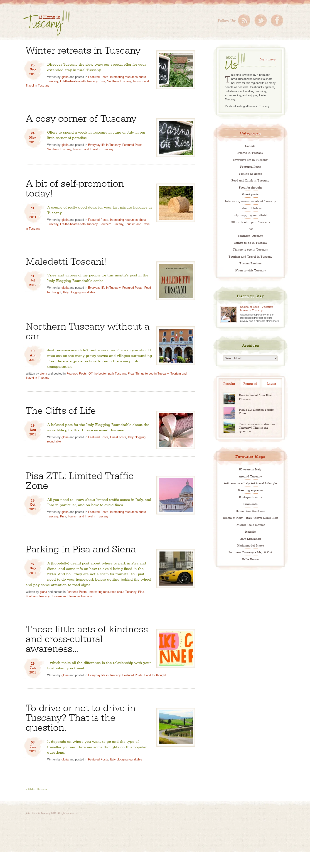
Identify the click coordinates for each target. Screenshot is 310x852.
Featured (250, 383)
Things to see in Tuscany (152, 373)
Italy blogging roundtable (79, 292)
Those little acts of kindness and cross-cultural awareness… (87, 637)
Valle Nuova (250, 559)
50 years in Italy (250, 469)
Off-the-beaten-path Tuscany (79, 81)
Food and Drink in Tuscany (250, 180)
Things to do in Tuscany (250, 242)
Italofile (250, 531)
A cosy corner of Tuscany (81, 117)
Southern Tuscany (119, 81)
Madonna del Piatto (250, 545)
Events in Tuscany (250, 152)
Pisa (102, 81)
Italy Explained (250, 538)
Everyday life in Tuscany (104, 145)
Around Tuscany (250, 476)
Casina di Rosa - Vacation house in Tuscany (256, 308)
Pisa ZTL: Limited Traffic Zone (79, 479)
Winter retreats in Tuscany (83, 49)
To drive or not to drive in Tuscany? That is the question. (80, 716)
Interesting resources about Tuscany (112, 592)
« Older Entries (36, 788)
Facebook (277, 20)
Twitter (260, 20)
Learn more (267, 59)
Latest (271, 383)
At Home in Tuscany (46, 23)
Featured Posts (98, 77)
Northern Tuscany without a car (88, 330)
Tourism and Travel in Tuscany (93, 149)
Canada (250, 145)
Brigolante (250, 503)
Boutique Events (250, 497)
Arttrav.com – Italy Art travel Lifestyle (250, 483)
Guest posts (118, 437)
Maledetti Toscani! (66, 260)
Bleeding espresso (250, 490)
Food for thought (155, 675)
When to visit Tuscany (250, 270)
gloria (65, 77)
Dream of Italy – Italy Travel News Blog (250, 517)
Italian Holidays (250, 208)
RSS (244, 20)
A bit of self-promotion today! (75, 187)
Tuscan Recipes (250, 263)
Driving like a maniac (250, 524)
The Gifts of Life (61, 409)
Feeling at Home (250, 173)
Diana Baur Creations (250, 510)
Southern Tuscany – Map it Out (250, 552)
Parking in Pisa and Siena (81, 548)
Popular (229, 383)
